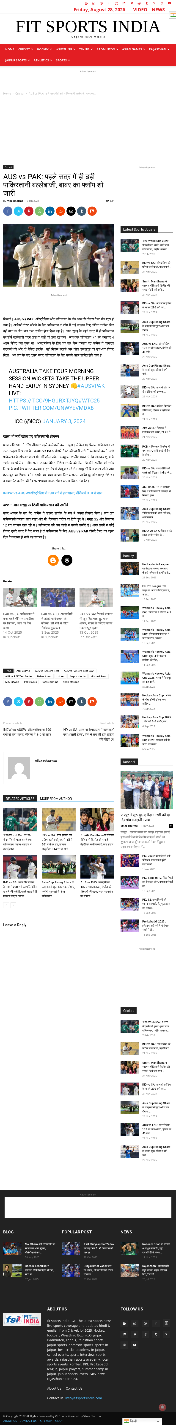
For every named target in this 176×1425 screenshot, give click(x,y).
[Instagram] (116, 3)
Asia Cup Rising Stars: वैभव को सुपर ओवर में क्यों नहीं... (156, 370)
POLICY (58, 1421)
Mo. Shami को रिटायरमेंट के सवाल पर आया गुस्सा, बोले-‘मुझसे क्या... (40, 1248)
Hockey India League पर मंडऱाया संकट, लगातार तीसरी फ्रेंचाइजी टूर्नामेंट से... (156, 568)
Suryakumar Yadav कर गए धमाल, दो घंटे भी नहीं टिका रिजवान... (98, 1270)
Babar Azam (44, 676)
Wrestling (64, 49)
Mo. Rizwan (12, 682)
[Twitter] (154, 3)
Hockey (43, 49)
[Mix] (124, 3)
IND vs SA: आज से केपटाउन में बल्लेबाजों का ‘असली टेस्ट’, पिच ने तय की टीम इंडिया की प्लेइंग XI (88, 734)
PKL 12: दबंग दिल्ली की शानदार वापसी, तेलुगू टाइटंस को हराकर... (156, 904)
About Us (54, 1388)
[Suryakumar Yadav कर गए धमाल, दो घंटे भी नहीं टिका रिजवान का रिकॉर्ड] (71, 1270)
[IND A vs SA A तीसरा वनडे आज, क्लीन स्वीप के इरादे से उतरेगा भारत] (130, 535)
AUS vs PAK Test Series (18, 676)
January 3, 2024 (63, 421)
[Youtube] (169, 3)
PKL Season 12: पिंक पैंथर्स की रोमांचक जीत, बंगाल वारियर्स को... (157, 882)
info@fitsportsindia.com (83, 1398)
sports (61, 60)
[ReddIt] (60, 211)
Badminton (105, 49)
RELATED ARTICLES (20, 799)
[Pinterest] (131, 3)
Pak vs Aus (30, 682)
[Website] (161, 3)
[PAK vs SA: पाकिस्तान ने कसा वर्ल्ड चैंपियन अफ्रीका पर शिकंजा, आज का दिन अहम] (20, 597)
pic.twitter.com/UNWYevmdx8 (51, 408)
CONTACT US (28, 1421)
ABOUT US (10, 1421)
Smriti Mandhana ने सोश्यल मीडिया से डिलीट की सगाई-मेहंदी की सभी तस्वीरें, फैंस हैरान (97, 839)
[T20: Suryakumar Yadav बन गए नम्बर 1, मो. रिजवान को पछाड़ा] (71, 1248)
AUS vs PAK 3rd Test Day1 (79, 670)
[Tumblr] (146, 3)
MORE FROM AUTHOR (56, 799)
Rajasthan (157, 49)
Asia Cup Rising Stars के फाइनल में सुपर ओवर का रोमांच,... (156, 326)
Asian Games (132, 49)
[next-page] (13, 905)
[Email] (71, 211)
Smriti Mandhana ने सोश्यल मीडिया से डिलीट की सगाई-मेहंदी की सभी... (156, 285)
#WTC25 (89, 400)
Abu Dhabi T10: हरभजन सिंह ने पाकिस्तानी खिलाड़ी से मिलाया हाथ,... (156, 491)
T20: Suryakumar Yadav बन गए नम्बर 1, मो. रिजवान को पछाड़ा (99, 1248)
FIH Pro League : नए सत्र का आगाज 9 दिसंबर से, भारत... (156, 590)
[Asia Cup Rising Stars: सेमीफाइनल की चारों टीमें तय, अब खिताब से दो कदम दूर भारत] (130, 513)
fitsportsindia (77, 676)
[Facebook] (108, 3)
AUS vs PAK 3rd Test (47, 670)
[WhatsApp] (39, 211)
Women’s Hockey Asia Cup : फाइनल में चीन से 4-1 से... (156, 612)
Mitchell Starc (99, 676)
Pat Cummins (50, 682)
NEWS (158, 9)
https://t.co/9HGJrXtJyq (44, 400)
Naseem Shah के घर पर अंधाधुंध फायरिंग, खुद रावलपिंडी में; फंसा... (156, 1248)
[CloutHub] (93, 3)
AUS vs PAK (23, 670)
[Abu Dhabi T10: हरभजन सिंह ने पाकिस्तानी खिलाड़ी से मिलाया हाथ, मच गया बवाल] (130, 491)
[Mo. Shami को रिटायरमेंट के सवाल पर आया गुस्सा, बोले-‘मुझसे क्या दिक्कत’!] (12, 1248)
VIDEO (140, 9)
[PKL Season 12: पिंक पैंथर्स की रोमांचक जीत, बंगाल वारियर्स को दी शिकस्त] (130, 882)
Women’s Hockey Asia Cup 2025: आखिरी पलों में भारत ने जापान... (156, 740)
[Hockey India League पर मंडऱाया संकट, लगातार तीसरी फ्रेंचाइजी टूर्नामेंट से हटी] (130, 568)
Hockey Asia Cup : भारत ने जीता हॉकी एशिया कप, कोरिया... (156, 699)
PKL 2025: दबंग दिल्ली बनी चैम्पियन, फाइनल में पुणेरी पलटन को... (156, 860)
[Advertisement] (88, 81)
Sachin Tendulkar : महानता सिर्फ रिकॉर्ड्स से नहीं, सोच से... (39, 1270)
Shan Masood (71, 682)
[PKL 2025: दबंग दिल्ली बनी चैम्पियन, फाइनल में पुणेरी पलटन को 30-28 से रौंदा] (130, 860)
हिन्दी (133, 1421)
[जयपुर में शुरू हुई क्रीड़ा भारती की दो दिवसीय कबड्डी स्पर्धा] (147, 790)
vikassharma (15, 200)
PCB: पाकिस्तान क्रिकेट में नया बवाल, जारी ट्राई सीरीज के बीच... (156, 451)
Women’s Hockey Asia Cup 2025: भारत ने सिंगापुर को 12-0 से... (156, 678)
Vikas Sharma (129, 825)
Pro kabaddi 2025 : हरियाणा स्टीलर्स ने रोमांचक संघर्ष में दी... (155, 925)
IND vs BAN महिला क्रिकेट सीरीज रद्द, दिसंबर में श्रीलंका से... (156, 410)
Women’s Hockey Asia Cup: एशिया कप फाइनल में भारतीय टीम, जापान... (156, 634)
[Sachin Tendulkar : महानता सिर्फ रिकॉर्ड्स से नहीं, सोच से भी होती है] (12, 1270)
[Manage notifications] (162, 1407)
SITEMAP (46, 1421)
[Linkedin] (50, 211)
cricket (60, 676)
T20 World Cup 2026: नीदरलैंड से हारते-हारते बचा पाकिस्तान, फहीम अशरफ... (155, 245)
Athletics (41, 60)
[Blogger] (86, 3)
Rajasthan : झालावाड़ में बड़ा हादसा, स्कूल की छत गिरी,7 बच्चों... (155, 1270)
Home (9, 49)
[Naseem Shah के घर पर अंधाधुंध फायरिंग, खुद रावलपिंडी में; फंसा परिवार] (130, 1248)
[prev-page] (6, 905)
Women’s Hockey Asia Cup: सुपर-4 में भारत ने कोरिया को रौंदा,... (156, 656)
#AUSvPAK (91, 386)
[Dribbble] (101, 3)
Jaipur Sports (16, 60)
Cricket (24, 49)
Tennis (84, 49)
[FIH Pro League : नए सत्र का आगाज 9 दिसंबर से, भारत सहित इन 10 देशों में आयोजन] (130, 590)
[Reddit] (139, 3)
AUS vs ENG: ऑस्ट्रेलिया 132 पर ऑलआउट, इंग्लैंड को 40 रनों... (156, 348)
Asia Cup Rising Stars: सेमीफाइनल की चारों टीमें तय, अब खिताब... (156, 513)
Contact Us (74, 1388)
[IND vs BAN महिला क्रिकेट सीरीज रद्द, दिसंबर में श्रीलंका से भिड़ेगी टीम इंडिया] (130, 410)
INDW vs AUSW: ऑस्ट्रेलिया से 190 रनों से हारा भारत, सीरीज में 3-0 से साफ (52, 493)
